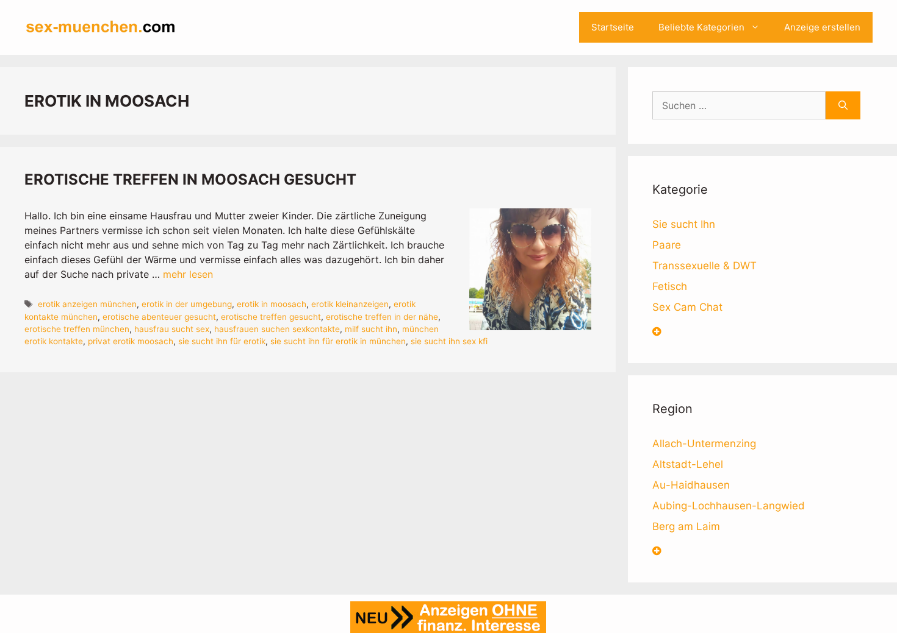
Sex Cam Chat (687, 307)
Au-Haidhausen (691, 485)
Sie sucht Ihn (683, 224)
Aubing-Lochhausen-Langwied (728, 506)
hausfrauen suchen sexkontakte (277, 329)
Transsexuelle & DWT (704, 266)
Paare (666, 245)
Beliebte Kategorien (701, 27)
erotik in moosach (271, 304)
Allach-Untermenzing (704, 443)
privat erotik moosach (130, 341)
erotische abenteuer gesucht (159, 317)
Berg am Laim (686, 526)
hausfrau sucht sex (171, 329)
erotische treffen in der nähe (382, 317)
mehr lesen (188, 274)
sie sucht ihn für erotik (221, 341)
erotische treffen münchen (76, 329)
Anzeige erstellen (822, 27)
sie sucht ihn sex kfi (449, 341)
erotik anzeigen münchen (87, 304)
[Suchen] (843, 105)
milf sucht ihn (371, 329)
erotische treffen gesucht (271, 317)
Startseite (612, 27)
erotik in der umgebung (187, 304)
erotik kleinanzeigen (350, 304)
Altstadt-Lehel (687, 464)
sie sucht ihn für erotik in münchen (338, 341)
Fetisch (669, 286)
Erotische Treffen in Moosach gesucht (190, 179)
